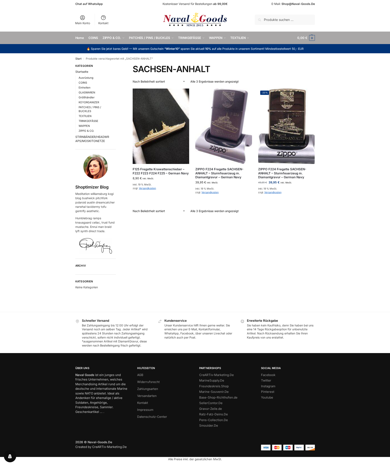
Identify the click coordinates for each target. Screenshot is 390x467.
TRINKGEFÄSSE (88, 121)
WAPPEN (84, 125)
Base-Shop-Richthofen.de (218, 397)
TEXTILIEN (85, 116)
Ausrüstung (86, 77)
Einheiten (84, 87)
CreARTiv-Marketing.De (216, 375)
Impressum (145, 410)
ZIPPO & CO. (86, 130)
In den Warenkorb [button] (161, 197)
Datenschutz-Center (152, 417)
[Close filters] (117, 66)
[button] (306, 38)
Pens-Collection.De (213, 420)
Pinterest (267, 392)
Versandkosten (147, 188)
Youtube (267, 397)
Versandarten (147, 396)
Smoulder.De (208, 425)
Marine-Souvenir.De (214, 392)
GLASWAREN (87, 92)
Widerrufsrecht (148, 382)
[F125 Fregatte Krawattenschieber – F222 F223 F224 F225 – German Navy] (161, 126)
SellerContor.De (211, 403)
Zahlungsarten (147, 389)
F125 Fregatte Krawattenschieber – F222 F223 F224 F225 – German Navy (161, 171)
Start (78, 58)
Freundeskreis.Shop (214, 386)
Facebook (268, 375)
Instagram (268, 386)
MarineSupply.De (211, 380)
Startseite (81, 71)
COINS (83, 82)
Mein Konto (82, 23)
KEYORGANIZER (89, 102)
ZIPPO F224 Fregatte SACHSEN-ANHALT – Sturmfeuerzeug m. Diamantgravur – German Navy (219, 173)
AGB (140, 375)
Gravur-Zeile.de (210, 409)
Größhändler (87, 97)
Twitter (266, 380)
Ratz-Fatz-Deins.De (213, 414)
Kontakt (103, 23)
